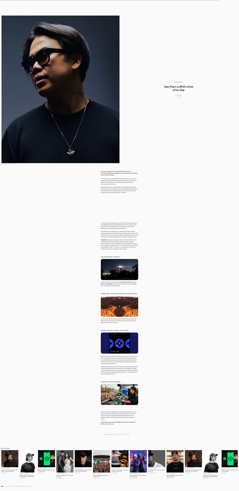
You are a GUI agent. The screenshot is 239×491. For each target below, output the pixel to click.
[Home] (104, 3)
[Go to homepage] (2, 486)
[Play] (119, 269)
